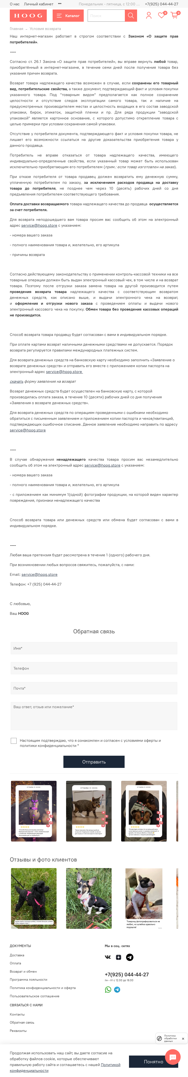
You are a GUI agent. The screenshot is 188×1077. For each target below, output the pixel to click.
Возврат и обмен (23, 971)
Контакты (17, 1014)
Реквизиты (18, 1030)
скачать (16, 381)
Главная (16, 28)
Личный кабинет (38, 3)
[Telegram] (115, 989)
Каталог (72, 15)
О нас (15, 3)
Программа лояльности (28, 979)
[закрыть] (183, 1038)
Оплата (15, 963)
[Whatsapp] (108, 989)
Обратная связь (22, 1022)
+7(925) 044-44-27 (161, 3)
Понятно (153, 1061)
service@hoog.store (39, 225)
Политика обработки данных (170, 1038)
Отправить (94, 762)
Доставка (17, 955)
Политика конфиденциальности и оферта (43, 988)
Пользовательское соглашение (34, 996)
